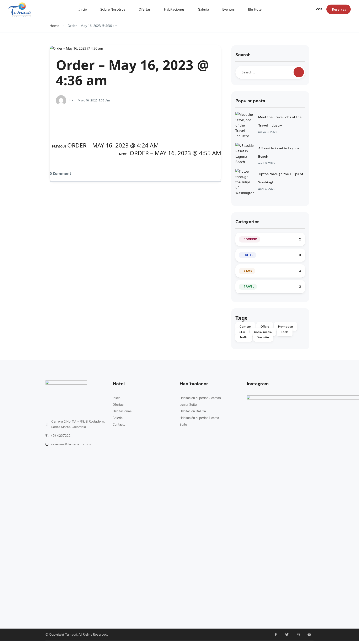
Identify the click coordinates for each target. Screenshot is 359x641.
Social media (263, 332)
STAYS (248, 271)
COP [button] (319, 9)
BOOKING (250, 239)
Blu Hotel (255, 9)
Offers (265, 326)
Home (54, 26)
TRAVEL (249, 286)
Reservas (339, 9)
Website (263, 337)
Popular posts (250, 101)
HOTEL (248, 255)
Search (243, 55)
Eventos (228, 9)
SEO (242, 332)
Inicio (83, 9)
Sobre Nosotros (112, 9)
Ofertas (145, 9)
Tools (284, 332)
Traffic (244, 337)
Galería (203, 9)
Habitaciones (174, 9)
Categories (247, 222)
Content (245, 326)
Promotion (285, 326)
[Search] (299, 72)
